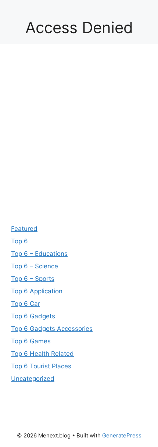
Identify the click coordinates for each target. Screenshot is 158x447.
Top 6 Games (31, 341)
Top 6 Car (25, 303)
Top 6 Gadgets (33, 316)
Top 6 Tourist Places (41, 366)
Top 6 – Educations (39, 253)
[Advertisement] (79, 138)
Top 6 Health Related (42, 353)
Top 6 (19, 241)
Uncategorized (32, 378)
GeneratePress (121, 435)
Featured (24, 228)
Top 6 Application (36, 291)
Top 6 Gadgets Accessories (52, 328)
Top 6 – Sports (32, 278)
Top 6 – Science (34, 266)
